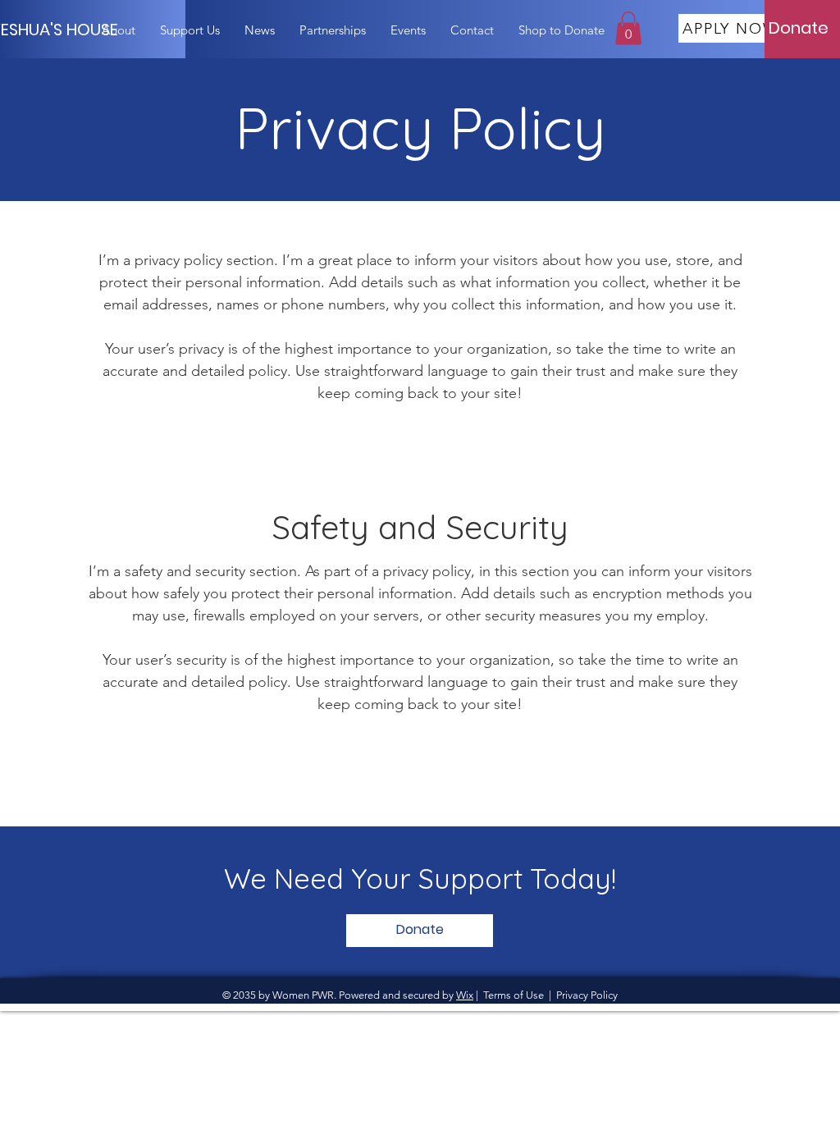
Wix (464, 995)
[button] (628, 28)
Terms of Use (513, 995)
